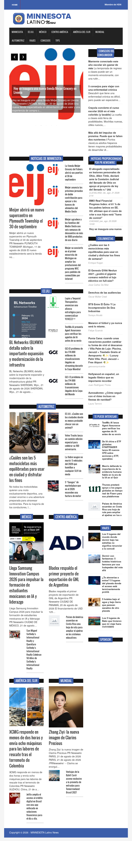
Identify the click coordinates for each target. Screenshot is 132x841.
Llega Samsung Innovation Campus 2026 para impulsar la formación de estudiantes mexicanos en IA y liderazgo (26, 585)
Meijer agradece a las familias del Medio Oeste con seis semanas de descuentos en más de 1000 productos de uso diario (74, 229)
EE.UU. (31, 32)
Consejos (46, 40)
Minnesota (17, 32)
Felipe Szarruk (95, 330)
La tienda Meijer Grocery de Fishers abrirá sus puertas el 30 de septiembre (74, 172)
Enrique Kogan (95, 262)
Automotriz (18, 40)
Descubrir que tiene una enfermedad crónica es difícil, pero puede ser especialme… (104, 93)
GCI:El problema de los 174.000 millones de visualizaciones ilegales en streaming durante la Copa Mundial (74, 359)
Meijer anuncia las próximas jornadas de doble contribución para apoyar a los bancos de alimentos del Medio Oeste (74, 199)
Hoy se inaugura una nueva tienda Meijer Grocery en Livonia (45, 90)
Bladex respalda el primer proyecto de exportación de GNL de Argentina (64, 576)
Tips (58, 40)
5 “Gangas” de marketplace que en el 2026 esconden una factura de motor (73, 489)
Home (15, 4)
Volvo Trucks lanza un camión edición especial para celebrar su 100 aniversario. (74, 442)
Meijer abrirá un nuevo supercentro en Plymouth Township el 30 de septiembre (26, 218)
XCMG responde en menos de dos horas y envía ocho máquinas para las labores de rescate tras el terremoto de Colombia (26, 749)
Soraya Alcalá (95, 315)
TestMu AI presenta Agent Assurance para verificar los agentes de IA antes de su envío (74, 333)
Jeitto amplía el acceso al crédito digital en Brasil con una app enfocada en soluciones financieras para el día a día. (34, 806)
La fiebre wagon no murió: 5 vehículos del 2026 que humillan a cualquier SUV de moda (74, 465)
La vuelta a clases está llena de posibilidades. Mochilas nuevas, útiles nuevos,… (105, 116)
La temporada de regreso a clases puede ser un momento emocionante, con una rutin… (105, 70)
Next (23, 57)
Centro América (59, 32)
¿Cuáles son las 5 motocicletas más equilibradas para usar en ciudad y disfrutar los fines (27, 469)
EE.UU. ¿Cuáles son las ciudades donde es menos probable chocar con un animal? (74, 420)
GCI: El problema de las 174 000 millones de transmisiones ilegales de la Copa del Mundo (74, 385)
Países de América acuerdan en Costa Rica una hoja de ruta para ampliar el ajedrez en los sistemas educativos (74, 627)
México (42, 32)
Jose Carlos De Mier (98, 284)
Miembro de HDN (113, 4)
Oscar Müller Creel (97, 296)
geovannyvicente (96, 366)
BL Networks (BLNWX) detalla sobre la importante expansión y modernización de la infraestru (26, 353)
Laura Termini (95, 403)
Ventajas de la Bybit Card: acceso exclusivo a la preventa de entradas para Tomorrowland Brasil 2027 (74, 782)
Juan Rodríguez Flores (99, 384)
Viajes (32, 40)
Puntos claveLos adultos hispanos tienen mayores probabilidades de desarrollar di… (105, 141)
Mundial (99, 32)
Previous (14, 57)
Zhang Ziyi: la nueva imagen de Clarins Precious (64, 737)
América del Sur (81, 32)
